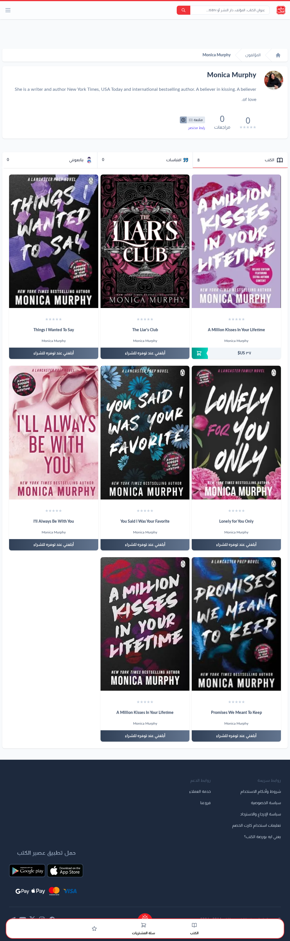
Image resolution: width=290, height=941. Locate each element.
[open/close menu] (8, 10)
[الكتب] (194, 925)
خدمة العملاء (200, 792)
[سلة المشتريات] (143, 925)
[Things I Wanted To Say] (53, 241)
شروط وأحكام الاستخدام (260, 792)
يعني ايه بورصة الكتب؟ (262, 837)
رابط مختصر (196, 128)
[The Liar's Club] (145, 241)
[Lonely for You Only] (236, 432)
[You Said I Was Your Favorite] (145, 432)
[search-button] (183, 10)
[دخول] (94, 928)
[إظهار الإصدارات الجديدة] (145, 916)
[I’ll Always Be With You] (53, 432)
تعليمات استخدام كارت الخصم (256, 826)
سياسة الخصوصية (266, 803)
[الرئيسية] (278, 55)
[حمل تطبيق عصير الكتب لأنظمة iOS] (65, 870)
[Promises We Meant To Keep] (236, 624)
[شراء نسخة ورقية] (236, 353)
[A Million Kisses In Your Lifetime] (236, 241)
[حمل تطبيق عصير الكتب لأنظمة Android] (27, 870)
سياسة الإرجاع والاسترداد (260, 814)
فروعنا (205, 803)
